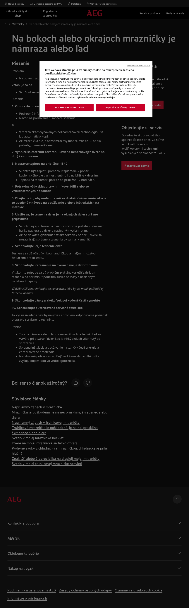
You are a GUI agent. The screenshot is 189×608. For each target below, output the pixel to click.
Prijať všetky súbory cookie (120, 107)
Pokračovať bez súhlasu (138, 66)
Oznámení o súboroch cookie (60, 97)
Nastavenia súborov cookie (69, 107)
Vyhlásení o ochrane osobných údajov (96, 97)
